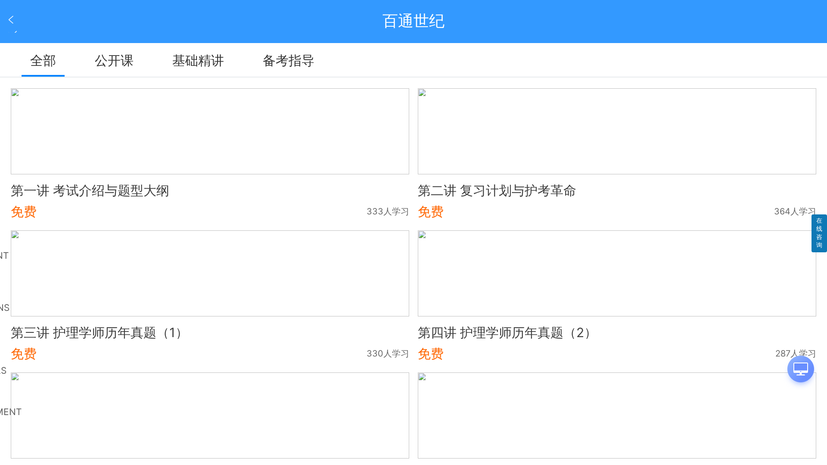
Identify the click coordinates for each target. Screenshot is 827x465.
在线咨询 (819, 232)
